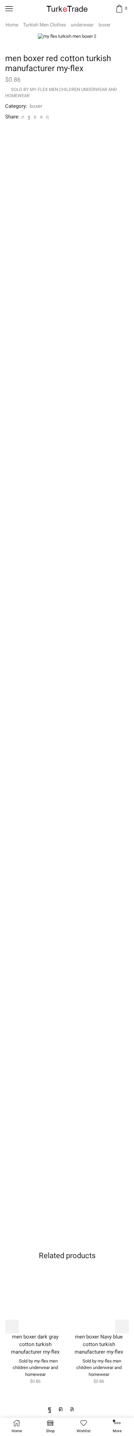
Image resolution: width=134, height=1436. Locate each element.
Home (11, 24)
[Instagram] (60, 1408)
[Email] (83, 1408)
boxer (105, 24)
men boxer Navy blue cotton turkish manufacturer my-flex (99, 1344)
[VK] (35, 116)
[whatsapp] (41, 116)
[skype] (46, 116)
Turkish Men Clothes (44, 24)
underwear (82, 24)
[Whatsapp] (72, 1408)
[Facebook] (29, 116)
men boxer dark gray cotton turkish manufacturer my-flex (35, 1344)
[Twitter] (23, 116)
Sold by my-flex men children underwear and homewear (35, 1367)
